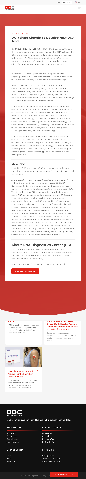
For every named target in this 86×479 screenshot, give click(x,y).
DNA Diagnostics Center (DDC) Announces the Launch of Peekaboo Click (23, 374)
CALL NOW (25, 271)
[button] (79, 8)
